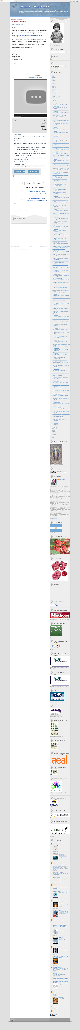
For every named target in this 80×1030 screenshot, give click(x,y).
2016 (53, 89)
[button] (16, 132)
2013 (53, 430)
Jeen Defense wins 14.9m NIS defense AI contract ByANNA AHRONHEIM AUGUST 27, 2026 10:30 (60, 887)
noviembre (55, 93)
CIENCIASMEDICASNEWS (58, 872)
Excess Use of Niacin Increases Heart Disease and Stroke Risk (63, 930)
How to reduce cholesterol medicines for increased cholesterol (63, 984)
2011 (53, 433)
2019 (53, 84)
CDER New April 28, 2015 (57, 278)
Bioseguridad (55, 853)
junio (54, 100)
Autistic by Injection (57, 946)
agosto (54, 97)
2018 (53, 86)
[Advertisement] (23, 234)
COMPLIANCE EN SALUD (63, 892)
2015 (53, 90)
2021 (53, 82)
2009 (53, 435)
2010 (53, 434)
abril (54, 103)
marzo (54, 424)
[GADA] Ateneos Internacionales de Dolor (60, 254)
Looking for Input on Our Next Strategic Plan (60, 149)
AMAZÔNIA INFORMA (57, 967)
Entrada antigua (43, 246)
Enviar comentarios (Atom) (24, 249)
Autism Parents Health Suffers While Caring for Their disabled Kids (63, 949)
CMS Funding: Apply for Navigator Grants (60, 247)
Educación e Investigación (18, 24)
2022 (53, 80)
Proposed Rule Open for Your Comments (60, 334)
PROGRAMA (33, 171)
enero (54, 427)
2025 (53, 76)
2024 (53, 77)
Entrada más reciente (16, 246)
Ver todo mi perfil (53, 518)
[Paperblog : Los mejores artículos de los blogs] (54, 606)
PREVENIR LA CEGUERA (58, 937)
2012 (53, 431)
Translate (60, 68)
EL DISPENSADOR (56, 877)
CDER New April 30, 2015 (57, 177)
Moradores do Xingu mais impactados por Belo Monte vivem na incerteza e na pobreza (60, 969)
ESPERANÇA (61, 998)
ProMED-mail (55, 128)
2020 (53, 83)
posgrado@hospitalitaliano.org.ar (37, 198)
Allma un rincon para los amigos (59, 1010)
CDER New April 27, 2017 (57, 375)
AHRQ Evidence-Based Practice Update (60, 226)
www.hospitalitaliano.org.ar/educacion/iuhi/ (37, 200)
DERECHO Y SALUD (57, 891)
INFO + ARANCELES (19, 171)
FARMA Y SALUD (56, 973)
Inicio (30, 246)
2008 (53, 437)
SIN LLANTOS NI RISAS (63, 958)
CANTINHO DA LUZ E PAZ (58, 997)
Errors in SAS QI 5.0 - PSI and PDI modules (60, 153)
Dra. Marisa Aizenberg (57, 910)
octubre (54, 94)
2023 (53, 79)
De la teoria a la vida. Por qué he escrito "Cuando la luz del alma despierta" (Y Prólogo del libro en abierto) (63, 904)
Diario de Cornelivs (57, 900)
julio (53, 99)
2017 (53, 87)
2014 (53, 428)
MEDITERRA (55, 1008)
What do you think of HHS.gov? (58, 145)
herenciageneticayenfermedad (59, 862)
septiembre (55, 96)
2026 (53, 74)
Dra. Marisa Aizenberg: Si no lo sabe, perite (60, 168)
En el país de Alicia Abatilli (58, 843)
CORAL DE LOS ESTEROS (58, 992)
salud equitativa (62, 479)
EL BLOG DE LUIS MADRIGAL (59, 919)
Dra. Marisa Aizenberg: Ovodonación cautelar (61, 246)
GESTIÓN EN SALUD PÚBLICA (34, 7)
